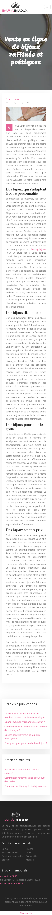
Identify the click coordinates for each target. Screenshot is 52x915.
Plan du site (26, 913)
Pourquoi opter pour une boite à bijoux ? (25, 743)
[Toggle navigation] (47, 7)
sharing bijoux (38, 249)
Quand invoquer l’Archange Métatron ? (24, 721)
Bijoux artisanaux (15, 99)
